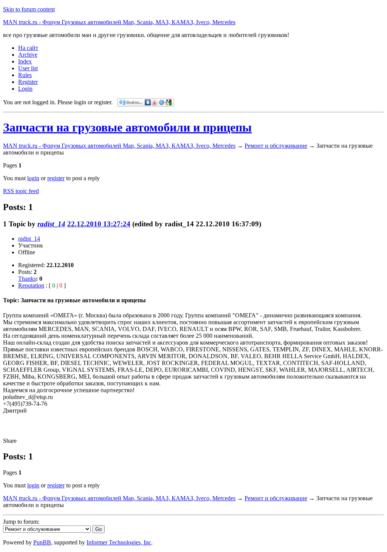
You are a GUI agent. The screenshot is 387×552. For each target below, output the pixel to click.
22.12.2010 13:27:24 (98, 224)
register (56, 178)
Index (25, 61)
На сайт (28, 48)
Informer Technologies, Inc (119, 542)
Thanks (27, 278)
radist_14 (51, 224)
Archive (27, 54)
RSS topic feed (21, 191)
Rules (25, 75)
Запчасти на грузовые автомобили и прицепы (127, 127)
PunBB (42, 542)
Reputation (31, 285)
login (33, 178)
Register (28, 82)
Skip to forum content (29, 9)
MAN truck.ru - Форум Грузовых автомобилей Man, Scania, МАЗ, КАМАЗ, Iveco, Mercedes (119, 22)
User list (28, 68)
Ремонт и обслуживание (276, 145)
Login (25, 88)
